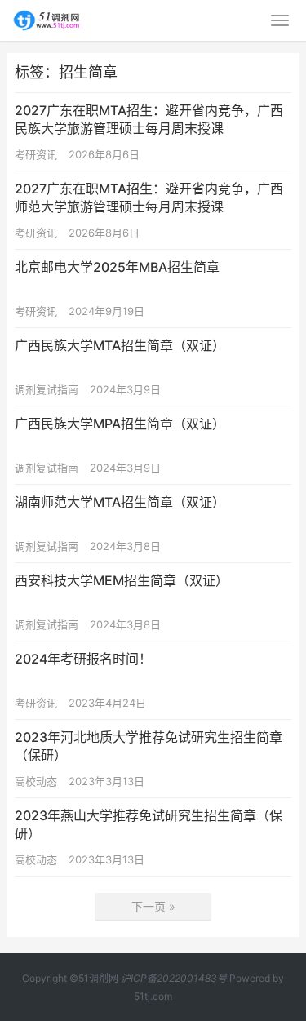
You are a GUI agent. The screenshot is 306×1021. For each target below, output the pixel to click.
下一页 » (153, 906)
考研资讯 (36, 154)
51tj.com (153, 996)
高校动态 (36, 781)
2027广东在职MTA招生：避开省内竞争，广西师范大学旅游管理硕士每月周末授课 (149, 197)
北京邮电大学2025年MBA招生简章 (117, 267)
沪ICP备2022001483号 (174, 978)
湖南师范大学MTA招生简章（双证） (120, 502)
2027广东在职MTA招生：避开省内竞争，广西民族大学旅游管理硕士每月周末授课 (149, 119)
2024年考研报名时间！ (83, 658)
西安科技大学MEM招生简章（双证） (121, 580)
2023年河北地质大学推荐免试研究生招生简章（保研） (148, 746)
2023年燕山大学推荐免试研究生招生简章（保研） (148, 824)
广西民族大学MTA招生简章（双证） (120, 345)
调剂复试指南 (46, 389)
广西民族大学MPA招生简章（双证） (120, 423)
